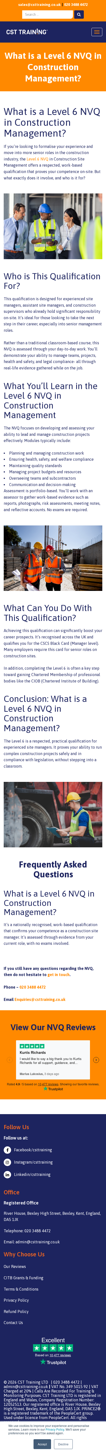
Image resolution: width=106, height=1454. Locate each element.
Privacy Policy (55, 1429)
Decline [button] (63, 1444)
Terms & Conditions (21, 1289)
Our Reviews (15, 1266)
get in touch (59, 974)
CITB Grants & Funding (23, 1278)
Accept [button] (42, 1444)
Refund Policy (16, 1311)
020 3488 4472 (76, 4)
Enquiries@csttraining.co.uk (40, 999)
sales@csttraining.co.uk (39, 4)
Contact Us (13, 1322)
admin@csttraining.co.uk (26, 1386)
